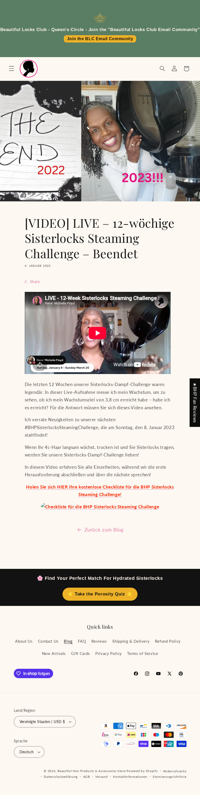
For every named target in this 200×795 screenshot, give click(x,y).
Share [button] (35, 281)
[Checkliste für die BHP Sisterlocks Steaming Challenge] (100, 506)
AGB (86, 776)
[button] (11, 69)
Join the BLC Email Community (100, 39)
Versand (101, 776)
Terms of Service (142, 653)
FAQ (82, 641)
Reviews (99, 641)
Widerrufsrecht (174, 771)
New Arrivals (54, 653)
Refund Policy (168, 641)
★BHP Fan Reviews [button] (195, 403)
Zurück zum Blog (104, 530)
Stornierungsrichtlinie (169, 776)
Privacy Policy (108, 653)
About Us (24, 641)
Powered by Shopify (142, 771)
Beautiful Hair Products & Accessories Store (92, 771)
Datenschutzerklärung (61, 776)
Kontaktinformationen (130, 776)
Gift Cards (80, 653)
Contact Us (48, 641)
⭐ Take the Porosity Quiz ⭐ (100, 594)
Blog (68, 641)
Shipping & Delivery (130, 641)
